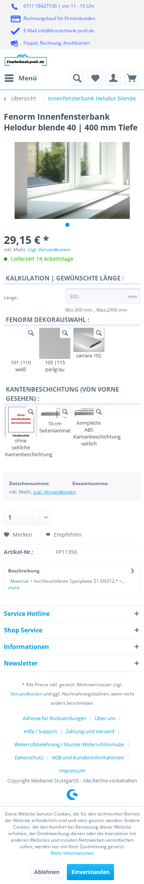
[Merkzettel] (95, 78)
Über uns (105, 718)
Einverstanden (90, 872)
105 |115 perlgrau (55, 366)
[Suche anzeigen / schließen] (76, 78)
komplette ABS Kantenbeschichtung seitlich (88, 433)
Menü (27, 77)
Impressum (72, 770)
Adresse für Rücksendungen (54, 718)
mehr (14, 587)
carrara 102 (88, 355)
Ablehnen (47, 872)
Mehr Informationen (72, 853)
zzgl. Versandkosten (49, 249)
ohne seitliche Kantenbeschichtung (20, 447)
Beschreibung (24, 570)
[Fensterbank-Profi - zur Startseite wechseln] (26, 60)
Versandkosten (26, 694)
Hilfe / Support (40, 731)
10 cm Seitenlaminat (54, 427)
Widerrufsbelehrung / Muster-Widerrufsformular (69, 744)
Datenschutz (29, 757)
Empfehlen (67, 534)
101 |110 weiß (21, 366)
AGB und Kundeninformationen (88, 757)
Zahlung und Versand (90, 731)
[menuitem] (20, 78)
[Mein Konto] (113, 78)
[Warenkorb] (131, 78)
